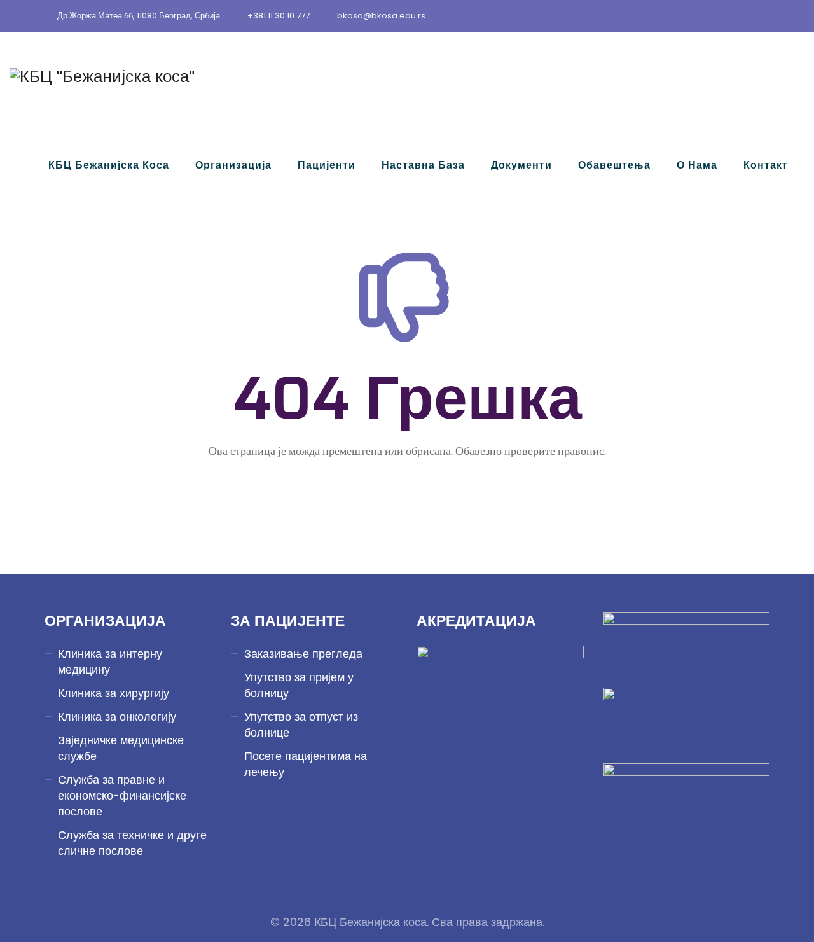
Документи (521, 165)
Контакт (765, 165)
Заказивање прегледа (303, 653)
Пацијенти (326, 165)
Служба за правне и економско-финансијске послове (122, 795)
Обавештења (614, 165)
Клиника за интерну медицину (110, 661)
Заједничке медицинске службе (121, 748)
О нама (697, 165)
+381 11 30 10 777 (278, 16)
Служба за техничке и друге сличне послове (132, 843)
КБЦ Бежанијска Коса (108, 165)
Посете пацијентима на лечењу (305, 764)
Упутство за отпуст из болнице (301, 724)
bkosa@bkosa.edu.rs (381, 16)
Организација (233, 165)
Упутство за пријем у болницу (299, 685)
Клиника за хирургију (113, 693)
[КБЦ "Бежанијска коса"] (102, 76)
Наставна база (423, 165)
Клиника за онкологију (117, 716)
